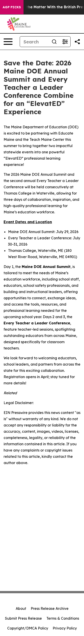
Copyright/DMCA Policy (27, 628)
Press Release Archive (50, 608)
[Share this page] (77, 41)
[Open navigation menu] (8, 41)
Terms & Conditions (62, 618)
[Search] (54, 41)
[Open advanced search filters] (65, 41)
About (21, 608)
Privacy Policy (65, 628)
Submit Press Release (23, 618)
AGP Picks (12, 7)
